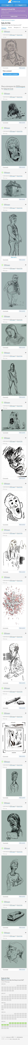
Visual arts (7, 20)
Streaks (2, 20)
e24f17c (12, 1037)
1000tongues (12, 34)
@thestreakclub (20, 1037)
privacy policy (14, 1039)
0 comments (5, 68)
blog (19, 1039)
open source (8, 1037)
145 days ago (5, 443)
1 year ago (4, 37)
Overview (10, 27)
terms (11, 1039)
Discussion (25, 27)
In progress (12, 20)
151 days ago (5, 767)
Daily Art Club (5, 23)
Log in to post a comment (11, 74)
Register (20, 5)
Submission (3, 27)
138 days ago (5, 99)
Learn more (14, 16)
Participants (16, 27)
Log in (7, 5)
